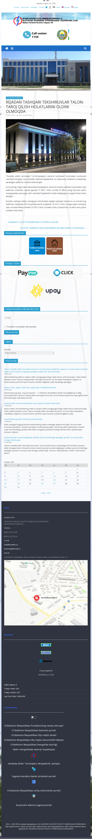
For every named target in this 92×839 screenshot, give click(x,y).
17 (19, 480)
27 (54, 483)
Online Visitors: (10, 685)
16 (5, 480)
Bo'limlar (7, 349)
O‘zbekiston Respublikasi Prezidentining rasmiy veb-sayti (33, 725)
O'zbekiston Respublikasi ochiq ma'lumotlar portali (33, 790)
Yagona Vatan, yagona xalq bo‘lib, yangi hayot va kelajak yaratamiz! (30, 387)
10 (19, 476)
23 (5, 483)
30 (5, 487)
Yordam (16, 7)
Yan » (49, 493)
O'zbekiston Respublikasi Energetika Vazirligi (34, 744)
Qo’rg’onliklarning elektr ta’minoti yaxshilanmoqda (23, 419)
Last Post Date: (10, 696)
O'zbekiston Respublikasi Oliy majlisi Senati (33, 735)
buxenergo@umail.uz (12, 549)
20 (54, 480)
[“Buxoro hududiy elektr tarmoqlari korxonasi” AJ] (6, 48)
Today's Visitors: (10, 692)
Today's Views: (10, 688)
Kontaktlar (34, 7)
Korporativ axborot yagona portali (34, 805)
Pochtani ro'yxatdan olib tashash (21, 326)
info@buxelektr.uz (11, 544)
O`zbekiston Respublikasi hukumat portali (34, 730)
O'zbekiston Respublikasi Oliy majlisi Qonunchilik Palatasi (34, 739)
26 (42, 483)
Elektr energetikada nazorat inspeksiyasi (34, 749)
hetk (20, 115)
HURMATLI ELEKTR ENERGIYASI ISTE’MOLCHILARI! (31, 222)
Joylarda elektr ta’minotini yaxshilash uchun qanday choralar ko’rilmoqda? (32, 403)
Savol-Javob (25, 7)
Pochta (41, 7)
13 (54, 476)
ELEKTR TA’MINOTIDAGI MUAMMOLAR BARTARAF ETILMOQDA (53, 228)
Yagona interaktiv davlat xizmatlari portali (34, 776)
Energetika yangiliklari (14, 98)
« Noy (43, 493)
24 (19, 483)
